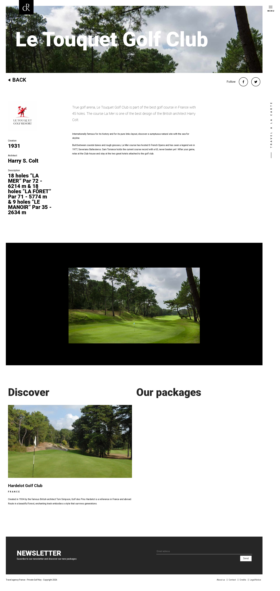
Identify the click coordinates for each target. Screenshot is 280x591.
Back (19, 80)
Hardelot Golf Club (25, 485)
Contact (232, 580)
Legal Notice (255, 580)
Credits (243, 580)
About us (221, 580)
